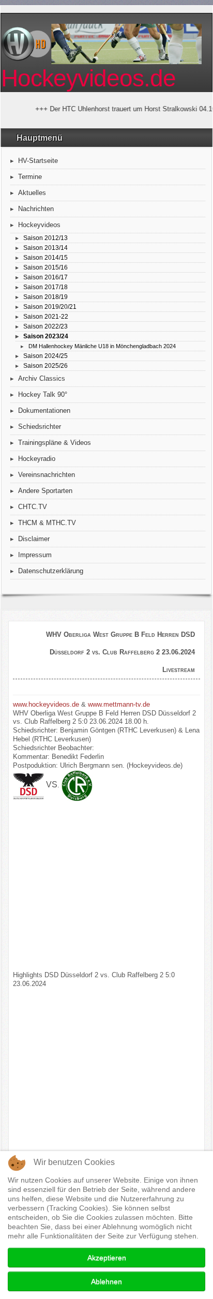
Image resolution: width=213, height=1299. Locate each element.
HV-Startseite (38, 161)
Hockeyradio (36, 458)
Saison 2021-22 (45, 316)
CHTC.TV (32, 507)
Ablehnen (106, 1281)
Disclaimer (34, 539)
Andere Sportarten (45, 491)
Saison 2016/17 (45, 277)
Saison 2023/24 (45, 336)
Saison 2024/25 (45, 355)
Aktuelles (32, 193)
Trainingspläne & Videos (54, 442)
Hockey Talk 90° (42, 394)
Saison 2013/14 (45, 247)
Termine (30, 177)
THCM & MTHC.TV (47, 523)
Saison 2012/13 (45, 237)
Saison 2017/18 (45, 286)
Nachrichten (36, 209)
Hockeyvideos (39, 225)
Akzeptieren (106, 1257)
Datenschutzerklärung (50, 571)
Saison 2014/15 (45, 257)
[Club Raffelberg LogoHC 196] (77, 785)
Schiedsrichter (39, 426)
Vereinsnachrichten (46, 475)
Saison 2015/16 (45, 267)
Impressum (35, 555)
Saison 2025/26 (45, 365)
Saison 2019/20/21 (50, 306)
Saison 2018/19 (45, 296)
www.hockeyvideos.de (46, 704)
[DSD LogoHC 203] (28, 785)
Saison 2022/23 (45, 326)
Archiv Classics (41, 378)
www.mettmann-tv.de (119, 704)
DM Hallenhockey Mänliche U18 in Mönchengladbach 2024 (102, 346)
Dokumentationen (44, 410)
